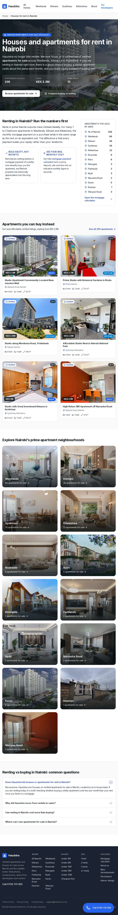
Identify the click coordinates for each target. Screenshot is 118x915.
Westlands (41, 6)
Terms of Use (8, 902)
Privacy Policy (23, 902)
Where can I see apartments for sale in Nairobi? (58, 821)
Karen (48, 879)
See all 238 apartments (101, 229)
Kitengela (49, 870)
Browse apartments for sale (19, 93)
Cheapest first (68, 879)
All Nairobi (36, 858)
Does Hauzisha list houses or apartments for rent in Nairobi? (59, 782)
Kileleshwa (81, 6)
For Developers (107, 6)
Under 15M (66, 870)
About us (105, 865)
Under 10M (66, 866)
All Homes (26, 6)
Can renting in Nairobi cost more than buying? (58, 812)
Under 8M (66, 862)
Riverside (49, 866)
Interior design (107, 880)
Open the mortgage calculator (94, 199)
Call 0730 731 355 (12, 884)
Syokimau (67, 6)
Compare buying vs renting (62, 93)
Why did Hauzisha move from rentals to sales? (58, 803)
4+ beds (85, 870)
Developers (106, 876)
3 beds (84, 866)
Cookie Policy (37, 902)
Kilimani (54, 6)
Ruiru (34, 870)
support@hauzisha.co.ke (56, 902)
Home (5, 16)
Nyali (47, 874)
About (94, 6)
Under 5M (66, 858)
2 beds (84, 862)
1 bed (83, 858)
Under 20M (66, 874)
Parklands (36, 874)
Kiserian (35, 885)
